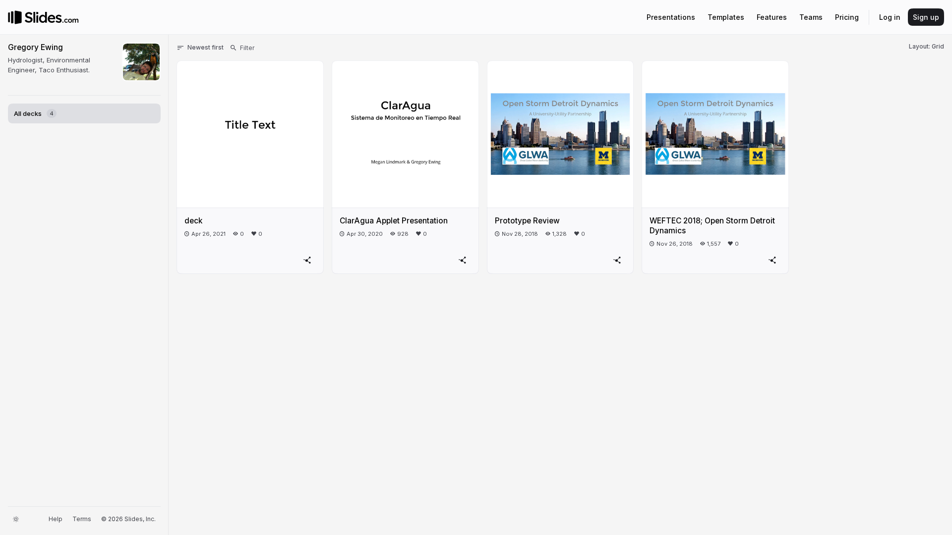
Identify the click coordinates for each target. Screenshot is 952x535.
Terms (81, 519)
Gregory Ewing (35, 47)
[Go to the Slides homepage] (14, 17)
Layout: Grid (926, 46)
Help (55, 519)
